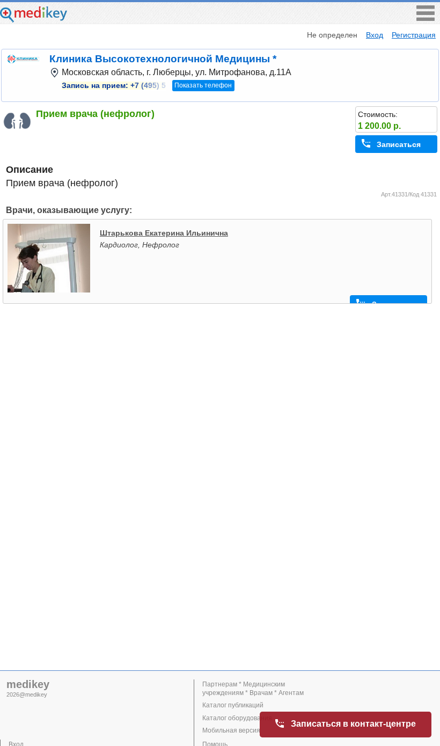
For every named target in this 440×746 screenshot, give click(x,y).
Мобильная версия (231, 730)
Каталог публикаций (232, 705)
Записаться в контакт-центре (353, 723)
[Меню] (425, 18)
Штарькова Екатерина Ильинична (164, 233)
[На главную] (33, 19)
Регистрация (414, 35)
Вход (374, 35)
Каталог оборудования (237, 718)
